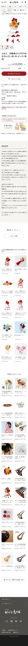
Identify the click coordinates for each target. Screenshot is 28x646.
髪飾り (10, 7)
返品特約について (20, 133)
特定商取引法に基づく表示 (6, 632)
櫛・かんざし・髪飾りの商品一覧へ (14, 580)
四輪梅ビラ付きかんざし (8, 107)
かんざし (9, 12)
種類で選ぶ (22, 10)
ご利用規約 (3, 630)
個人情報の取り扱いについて (13, 630)
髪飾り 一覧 (16, 10)
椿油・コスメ (4, 7)
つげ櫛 (15, 7)
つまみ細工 (4, 12)
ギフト (25, 7)
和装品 (21, 7)
